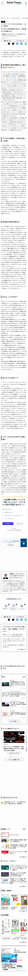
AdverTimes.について (6, 949)
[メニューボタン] (2, 3)
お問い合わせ (17, 950)
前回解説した (15, 76)
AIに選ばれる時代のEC (14, 908)
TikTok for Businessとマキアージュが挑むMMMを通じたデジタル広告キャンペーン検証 (18, 694)
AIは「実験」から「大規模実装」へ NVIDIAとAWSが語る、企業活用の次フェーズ (18, 704)
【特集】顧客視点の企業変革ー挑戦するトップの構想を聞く (18, 840)
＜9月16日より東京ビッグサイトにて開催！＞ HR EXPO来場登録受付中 (18, 714)
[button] (9, 44)
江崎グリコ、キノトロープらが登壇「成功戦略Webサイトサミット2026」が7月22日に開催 (18, 874)
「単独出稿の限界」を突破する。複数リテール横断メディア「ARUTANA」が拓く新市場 (18, 846)
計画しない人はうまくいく (15, 932)
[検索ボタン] (26, 3)
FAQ (15, 949)
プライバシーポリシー (5, 952)
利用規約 (3, 950)
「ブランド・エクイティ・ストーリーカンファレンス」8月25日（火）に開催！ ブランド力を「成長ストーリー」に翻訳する (18, 867)
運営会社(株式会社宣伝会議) (20, 952)
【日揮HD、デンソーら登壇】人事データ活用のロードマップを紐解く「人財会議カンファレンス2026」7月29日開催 (18, 881)
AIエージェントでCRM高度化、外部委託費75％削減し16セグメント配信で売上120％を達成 (14, 748)
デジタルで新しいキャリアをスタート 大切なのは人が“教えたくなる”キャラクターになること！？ (13, 640)
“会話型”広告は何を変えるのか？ (5, 908)
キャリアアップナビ (14, 835)
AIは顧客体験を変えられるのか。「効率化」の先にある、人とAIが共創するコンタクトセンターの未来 (17, 684)
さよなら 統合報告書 (5, 932)
